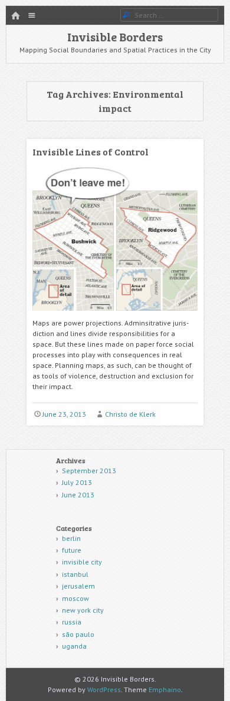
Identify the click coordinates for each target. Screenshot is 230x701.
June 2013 (78, 494)
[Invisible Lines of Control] (115, 315)
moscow (75, 598)
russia (71, 621)
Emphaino (165, 689)
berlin (71, 538)
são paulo (78, 634)
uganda (74, 646)
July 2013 (77, 482)
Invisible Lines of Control (90, 151)
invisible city (82, 561)
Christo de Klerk (130, 414)
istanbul (75, 574)
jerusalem (78, 586)
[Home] (15, 16)
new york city (83, 610)
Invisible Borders (115, 36)
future (71, 550)
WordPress (104, 689)
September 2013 (89, 470)
